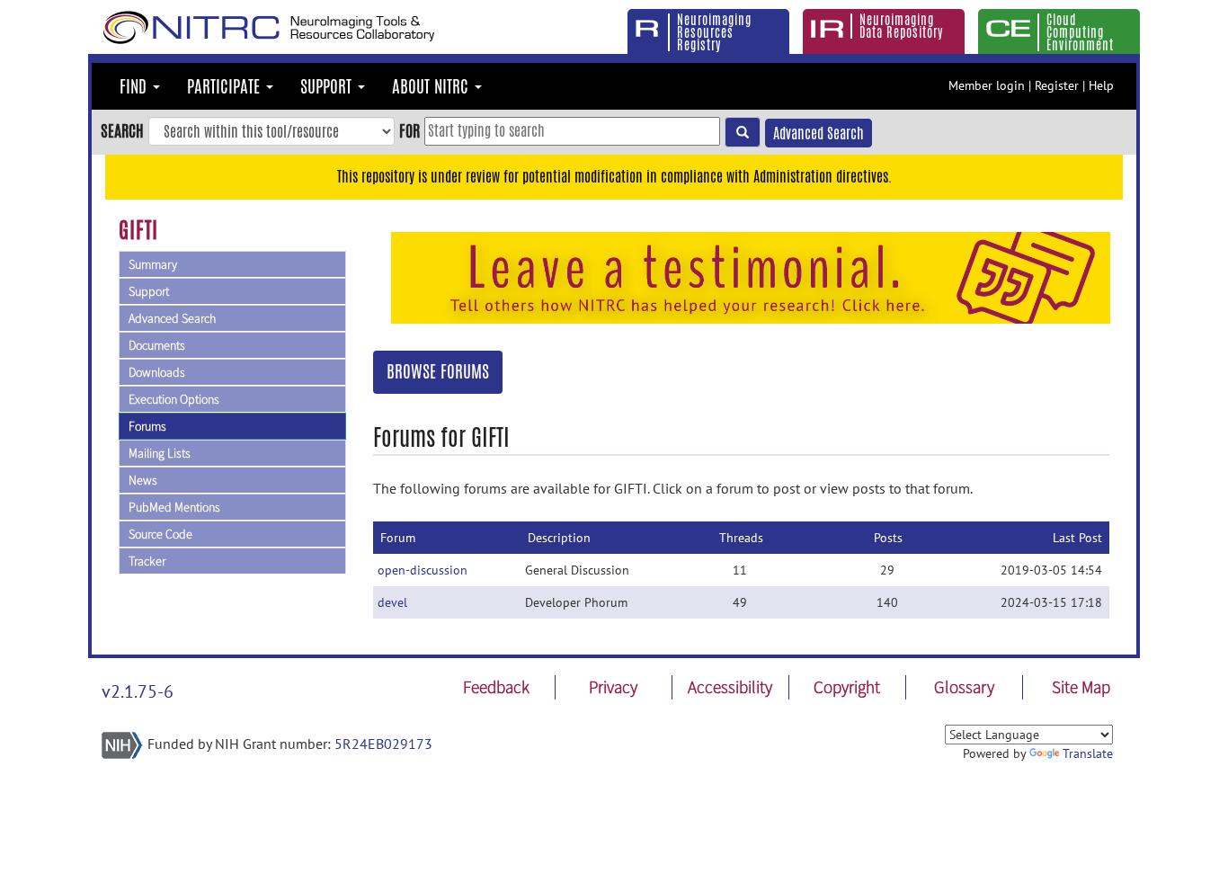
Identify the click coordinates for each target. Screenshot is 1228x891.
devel (392, 602)
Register (1057, 85)
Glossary (964, 687)
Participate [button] (225, 86)
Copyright (847, 687)
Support (149, 291)
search (122, 130)
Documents (157, 345)
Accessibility (730, 687)
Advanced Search (818, 133)
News (143, 480)
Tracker (147, 561)
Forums (147, 426)
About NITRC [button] (432, 86)
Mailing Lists (160, 453)
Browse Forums (438, 371)
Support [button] (328, 86)
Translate (1088, 753)
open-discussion (422, 570)
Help (1101, 85)
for (409, 130)
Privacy (613, 687)
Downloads (157, 372)
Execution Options (174, 399)
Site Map (1081, 687)
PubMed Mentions (174, 507)
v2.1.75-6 (138, 691)
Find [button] (135, 86)
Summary (153, 264)
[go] (743, 132)
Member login (986, 85)
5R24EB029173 (383, 744)
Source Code (160, 534)
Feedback (496, 687)
